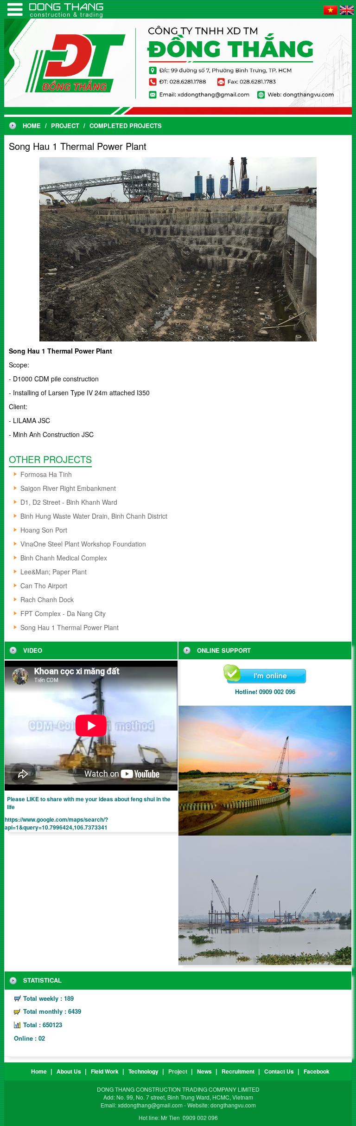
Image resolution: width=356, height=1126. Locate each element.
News (204, 1071)
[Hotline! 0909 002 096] (264, 674)
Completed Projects (125, 126)
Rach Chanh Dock (47, 599)
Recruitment (238, 1071)
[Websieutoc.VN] (15, 9)
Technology (143, 1071)
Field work (105, 1071)
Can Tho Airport (43, 585)
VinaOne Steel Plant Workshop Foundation (83, 543)
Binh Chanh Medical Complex (63, 557)
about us (69, 1071)
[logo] (178, 65)
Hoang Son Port (43, 529)
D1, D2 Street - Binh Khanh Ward (68, 502)
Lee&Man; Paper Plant (53, 571)
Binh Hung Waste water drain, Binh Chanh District (93, 516)
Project (65, 126)
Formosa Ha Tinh (46, 474)
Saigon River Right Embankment (68, 488)
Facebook (317, 1071)
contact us (279, 1071)
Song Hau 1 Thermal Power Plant (69, 627)
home (32, 126)
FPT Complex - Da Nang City (63, 613)
